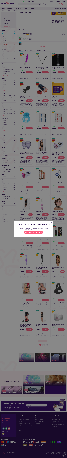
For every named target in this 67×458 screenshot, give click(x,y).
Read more (41, 229)
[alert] (33, 229)
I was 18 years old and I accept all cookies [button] (33, 232)
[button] (33, 235)
